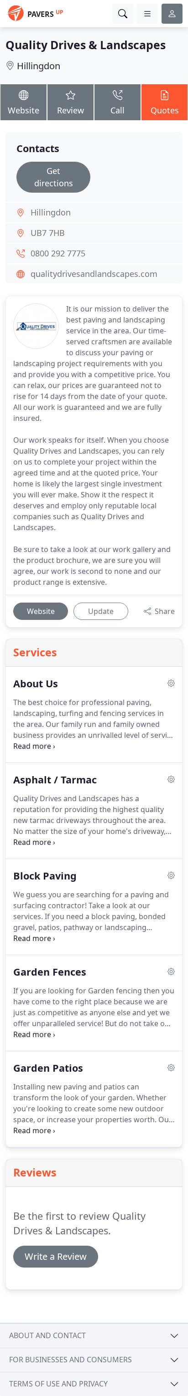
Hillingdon (38, 66)
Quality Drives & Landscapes (85, 44)
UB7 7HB (48, 232)
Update (101, 611)
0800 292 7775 (58, 253)
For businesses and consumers (70, 1360)
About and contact (47, 1335)
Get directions (53, 177)
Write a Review (56, 1256)
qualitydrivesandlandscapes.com (94, 273)
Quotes (165, 110)
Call (117, 110)
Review (70, 110)
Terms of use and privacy (58, 1384)
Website (23, 110)
